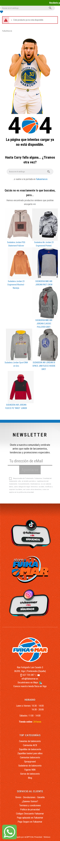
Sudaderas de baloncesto (30, 765)
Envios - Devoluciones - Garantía (30, 797)
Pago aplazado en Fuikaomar (30, 817)
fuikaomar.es (41, 179)
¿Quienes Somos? (30, 801)
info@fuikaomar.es (30, 678)
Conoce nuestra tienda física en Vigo (30, 686)
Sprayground (30, 761)
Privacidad (38, 837)
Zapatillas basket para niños (30, 753)
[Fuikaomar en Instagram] (30, 603)
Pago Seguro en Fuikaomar (30, 821)
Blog (30, 777)
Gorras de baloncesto (30, 773)
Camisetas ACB (30, 745)
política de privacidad (26, 492)
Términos (46, 837)
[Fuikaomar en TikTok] (30, 534)
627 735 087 (28, 675)
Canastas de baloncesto (30, 741)
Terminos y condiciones (30, 805)
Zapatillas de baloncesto (30, 749)
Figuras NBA (30, 769)
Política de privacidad (30, 809)
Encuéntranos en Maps (28, 682)
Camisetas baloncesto (30, 757)
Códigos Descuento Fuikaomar (30, 813)
